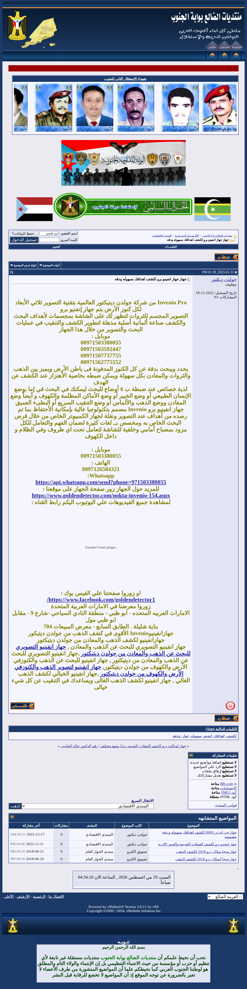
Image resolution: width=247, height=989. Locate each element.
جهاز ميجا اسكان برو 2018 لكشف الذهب (206, 859)
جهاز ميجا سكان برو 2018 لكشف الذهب (206, 852)
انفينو (208, 736)
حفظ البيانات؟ (23, 234)
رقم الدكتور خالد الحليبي (79, 746)
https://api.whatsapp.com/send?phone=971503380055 (100, 482)
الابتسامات (228, 788)
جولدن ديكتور (224, 279)
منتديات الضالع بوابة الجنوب (217, 235)
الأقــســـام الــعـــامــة (187, 235)
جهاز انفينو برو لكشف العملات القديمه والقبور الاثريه (197, 844)
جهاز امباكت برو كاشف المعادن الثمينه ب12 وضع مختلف (143, 746)
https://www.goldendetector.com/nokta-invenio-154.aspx (101, 495)
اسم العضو (69, 233)
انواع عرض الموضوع (25, 265)
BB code (226, 784)
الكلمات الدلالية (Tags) (221, 729)
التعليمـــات (171, 246)
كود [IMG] (229, 792)
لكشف (231, 736)
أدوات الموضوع (51, 265)
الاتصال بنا (56, 897)
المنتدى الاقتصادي (162, 235)
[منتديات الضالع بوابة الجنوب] (13, 933)
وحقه (176, 736)
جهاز (185, 736)
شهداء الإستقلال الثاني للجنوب (125, 79)
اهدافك (219, 736)
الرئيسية (39, 897)
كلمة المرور (69, 240)
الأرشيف (23, 897)
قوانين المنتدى (226, 805)
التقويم (56, 246)
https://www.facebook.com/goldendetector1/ (101, 599)
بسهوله (196, 736)
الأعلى (9, 897)
